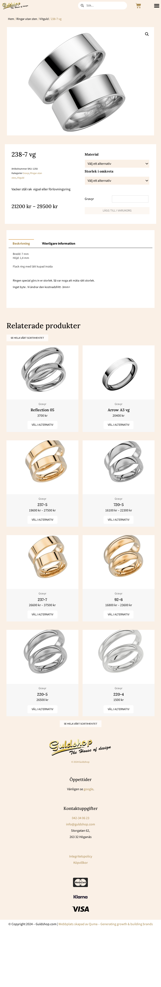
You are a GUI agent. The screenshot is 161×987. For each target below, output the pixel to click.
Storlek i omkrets (99, 171)
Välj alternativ (42, 425)
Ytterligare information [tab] (58, 243)
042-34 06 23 (80, 818)
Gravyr (26, 173)
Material (92, 154)
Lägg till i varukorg (117, 211)
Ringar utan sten (26, 19)
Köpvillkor (80, 862)
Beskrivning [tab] (21, 243)
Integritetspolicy (80, 856)
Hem (11, 19)
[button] (147, 34)
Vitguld (44, 19)
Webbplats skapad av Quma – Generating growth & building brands (105, 924)
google (88, 789)
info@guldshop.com (80, 824)
